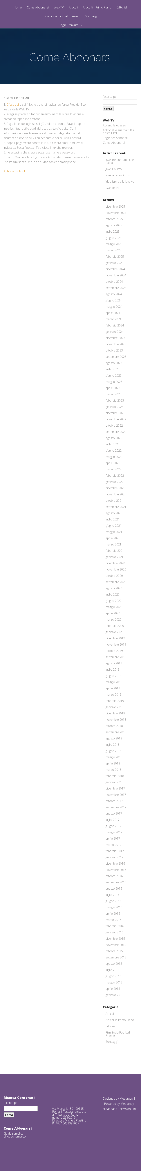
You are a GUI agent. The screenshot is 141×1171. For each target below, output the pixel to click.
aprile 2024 (113, 313)
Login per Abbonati (115, 138)
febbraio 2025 (115, 257)
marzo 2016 (113, 920)
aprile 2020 (113, 613)
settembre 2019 (116, 657)
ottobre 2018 (114, 726)
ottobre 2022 (114, 425)
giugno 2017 (114, 826)
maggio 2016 (114, 907)
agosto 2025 (114, 225)
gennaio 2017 (114, 857)
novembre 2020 (116, 569)
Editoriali (121, 7)
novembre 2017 (116, 795)
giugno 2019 (114, 676)
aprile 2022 (113, 463)
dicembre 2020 (115, 563)
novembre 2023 (116, 344)
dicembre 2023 (115, 338)
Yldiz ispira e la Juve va (120, 181)
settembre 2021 (116, 507)
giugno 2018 (114, 751)
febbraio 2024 (115, 325)
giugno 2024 (114, 300)
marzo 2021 (113, 544)
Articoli (73, 7)
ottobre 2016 (114, 876)
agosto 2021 (114, 513)
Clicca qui (13, 105)
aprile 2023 (113, 388)
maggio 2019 (114, 682)
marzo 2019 (113, 695)
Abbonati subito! (14, 171)
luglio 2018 (113, 745)
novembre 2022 (116, 419)
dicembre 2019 (115, 638)
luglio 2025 (113, 231)
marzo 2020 (113, 619)
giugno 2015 (114, 976)
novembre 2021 (116, 494)
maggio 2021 (114, 532)
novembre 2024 (116, 275)
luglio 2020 (113, 594)
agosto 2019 (114, 663)
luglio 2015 (113, 970)
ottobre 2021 (114, 501)
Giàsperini (112, 188)
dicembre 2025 (115, 206)
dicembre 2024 (115, 269)
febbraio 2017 (115, 851)
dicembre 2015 (115, 939)
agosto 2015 (114, 964)
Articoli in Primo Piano (97, 7)
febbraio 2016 (115, 926)
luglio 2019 (113, 669)
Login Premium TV (70, 25)
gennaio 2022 (114, 482)
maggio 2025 (114, 244)
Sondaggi (91, 16)
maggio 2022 (114, 457)
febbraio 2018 (115, 776)
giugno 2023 (114, 375)
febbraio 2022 (115, 476)
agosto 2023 (114, 363)
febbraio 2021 (115, 551)
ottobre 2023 (114, 350)
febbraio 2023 (115, 400)
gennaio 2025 (114, 263)
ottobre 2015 (114, 951)
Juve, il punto (114, 169)
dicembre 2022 (115, 413)
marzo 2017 (113, 845)
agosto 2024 (114, 294)
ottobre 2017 (114, 801)
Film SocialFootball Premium (62, 16)
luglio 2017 (113, 820)
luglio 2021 (113, 519)
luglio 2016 (113, 895)
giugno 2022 (114, 450)
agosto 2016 (114, 888)
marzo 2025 (113, 250)
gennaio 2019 (114, 707)
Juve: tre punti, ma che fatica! (120, 161)
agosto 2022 (114, 438)
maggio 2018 (114, 757)
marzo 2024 (113, 319)
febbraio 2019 (115, 701)
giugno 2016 (114, 901)
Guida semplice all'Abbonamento (15, 1134)
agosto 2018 (114, 738)
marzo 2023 (113, 394)
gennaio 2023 (114, 407)
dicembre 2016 (115, 863)
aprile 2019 (113, 688)
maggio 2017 (114, 832)
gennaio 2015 (114, 995)
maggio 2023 (114, 382)
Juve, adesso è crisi (118, 175)
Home (18, 7)
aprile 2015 (113, 989)
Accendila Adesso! (114, 125)
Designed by (111, 1098)
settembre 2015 (116, 957)
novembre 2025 (116, 213)
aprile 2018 (113, 763)
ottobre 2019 (114, 651)
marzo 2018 (113, 770)
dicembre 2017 (115, 788)
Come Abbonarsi (38, 7)
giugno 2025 (114, 238)
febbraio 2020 (115, 626)
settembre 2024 (116, 288)
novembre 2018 (116, 720)
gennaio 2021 (114, 557)
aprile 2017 (113, 838)
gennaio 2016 (114, 932)
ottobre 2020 (114, 576)
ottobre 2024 (114, 282)
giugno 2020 (114, 601)
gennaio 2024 (114, 332)
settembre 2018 (116, 732)
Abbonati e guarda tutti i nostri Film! (118, 131)
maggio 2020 (114, 607)
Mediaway (126, 1098)
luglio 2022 (113, 444)
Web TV (59, 7)
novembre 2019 (116, 644)
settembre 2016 (116, 882)
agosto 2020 (114, 588)
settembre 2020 (116, 582)
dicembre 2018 (115, 713)
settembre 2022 (116, 432)
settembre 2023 (116, 357)
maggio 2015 (114, 982)
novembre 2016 (116, 870)
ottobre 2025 (114, 219)
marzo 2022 (113, 469)
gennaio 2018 (114, 782)
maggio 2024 (114, 307)
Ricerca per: (110, 97)
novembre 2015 (116, 945)
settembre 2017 (116, 807)
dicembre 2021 (115, 488)
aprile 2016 (113, 914)
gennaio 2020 (114, 632)
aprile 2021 (113, 538)
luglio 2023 (113, 369)
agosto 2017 (114, 813)
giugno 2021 (114, 526)
